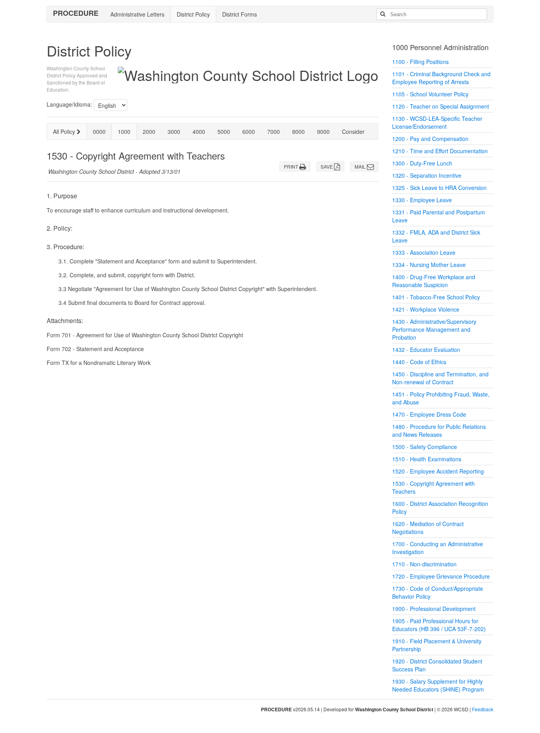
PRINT (291, 166)
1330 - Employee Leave (422, 200)
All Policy (65, 131)
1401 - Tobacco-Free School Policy (436, 297)
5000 (223, 131)
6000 (248, 131)
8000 (298, 131)
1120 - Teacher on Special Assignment (440, 106)
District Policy (193, 14)
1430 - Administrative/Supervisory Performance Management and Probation (434, 329)
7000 (273, 131)
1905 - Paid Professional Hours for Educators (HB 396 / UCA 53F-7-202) (439, 625)
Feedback (482, 709)
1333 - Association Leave (423, 252)
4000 (199, 131)
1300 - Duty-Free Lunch (422, 163)
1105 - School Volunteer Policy (430, 94)
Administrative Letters (137, 14)
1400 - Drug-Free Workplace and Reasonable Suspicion (433, 281)
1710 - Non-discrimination (424, 564)
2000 (149, 131)
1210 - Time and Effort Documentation (440, 151)
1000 (124, 131)
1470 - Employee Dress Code (429, 414)
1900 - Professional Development (434, 609)
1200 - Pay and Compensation (430, 139)
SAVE (327, 166)
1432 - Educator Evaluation (426, 349)
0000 (99, 131)
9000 (323, 131)
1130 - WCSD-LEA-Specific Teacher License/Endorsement (437, 122)
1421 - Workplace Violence (425, 309)
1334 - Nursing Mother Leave (429, 265)
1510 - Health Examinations (426, 459)
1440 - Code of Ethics (419, 362)
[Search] (382, 14)
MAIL (361, 166)
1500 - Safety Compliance (424, 447)
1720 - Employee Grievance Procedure (441, 576)
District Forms (239, 14)
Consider (353, 131)
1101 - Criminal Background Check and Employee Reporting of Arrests (441, 78)
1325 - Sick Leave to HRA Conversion (439, 188)
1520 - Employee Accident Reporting (438, 471)
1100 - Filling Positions (420, 62)
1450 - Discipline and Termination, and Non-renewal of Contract (440, 378)
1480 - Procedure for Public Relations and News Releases (439, 430)
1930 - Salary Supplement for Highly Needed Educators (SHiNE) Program (438, 685)
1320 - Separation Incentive (426, 175)
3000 (174, 131)
